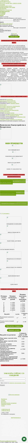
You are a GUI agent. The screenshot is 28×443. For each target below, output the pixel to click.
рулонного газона (11, 102)
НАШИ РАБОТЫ (5, 11)
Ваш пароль (17, 21)
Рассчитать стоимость (14, 326)
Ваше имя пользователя (20, 19)
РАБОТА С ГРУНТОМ (6, 10)
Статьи (3, 405)
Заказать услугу (14, 330)
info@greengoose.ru (16, 417)
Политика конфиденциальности (8, 441)
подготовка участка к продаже (8, 107)
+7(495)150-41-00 (4, 0)
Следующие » (6, 213)
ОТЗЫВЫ (3, 12)
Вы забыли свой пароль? (6, 23)
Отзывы (3, 400)
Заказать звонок (14, 36)
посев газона (3, 104)
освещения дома (21, 117)
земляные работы (14, 103)
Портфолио (4, 399)
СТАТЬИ (2, 14)
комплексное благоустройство (7, 100)
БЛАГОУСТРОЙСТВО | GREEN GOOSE (10, 3)
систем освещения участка (12, 115)
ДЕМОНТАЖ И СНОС (6, 6)
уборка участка (8, 108)
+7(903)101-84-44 (5, 410)
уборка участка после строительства (9, 110)
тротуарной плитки (9, 112)
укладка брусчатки (5, 111)
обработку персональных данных (17, 383)
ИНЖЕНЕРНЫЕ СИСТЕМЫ (7, 7)
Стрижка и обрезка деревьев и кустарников (11, 119)
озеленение (10, 99)
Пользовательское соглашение (9, 403)
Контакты (3, 401)
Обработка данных (6, 404)
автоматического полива (16, 114)
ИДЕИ (1, 15)
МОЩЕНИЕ (3, 8)
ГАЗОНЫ (2, 4)
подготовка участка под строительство (10, 106)
